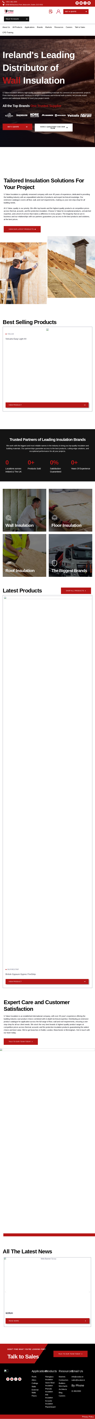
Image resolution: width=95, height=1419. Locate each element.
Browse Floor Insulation (67, 524)
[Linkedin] (77, 3)
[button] (5, 1291)
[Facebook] (89, 3)
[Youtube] (81, 3)
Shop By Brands (63, 570)
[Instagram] (85, 3)
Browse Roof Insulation (21, 570)
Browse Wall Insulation (21, 524)
